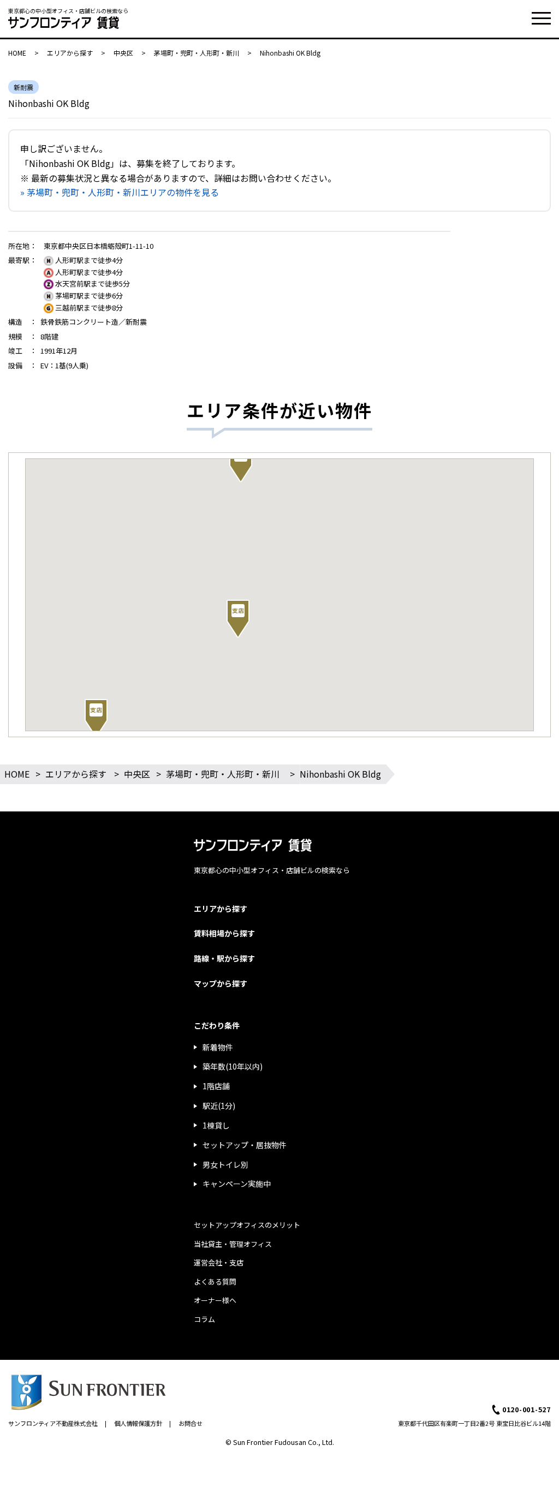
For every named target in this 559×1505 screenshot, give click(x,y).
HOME (17, 52)
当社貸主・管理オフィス (233, 1244)
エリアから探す (70, 52)
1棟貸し (216, 1125)
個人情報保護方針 (138, 1423)
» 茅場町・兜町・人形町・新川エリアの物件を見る (119, 192)
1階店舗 (216, 1085)
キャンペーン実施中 (237, 1183)
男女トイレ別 (225, 1164)
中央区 (123, 52)
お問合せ (191, 1423)
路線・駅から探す (224, 958)
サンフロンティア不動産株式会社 (53, 1423)
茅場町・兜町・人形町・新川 (196, 52)
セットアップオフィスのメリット (247, 1225)
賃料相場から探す (224, 933)
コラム (204, 1319)
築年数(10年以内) (233, 1066)
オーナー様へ (215, 1300)
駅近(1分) (219, 1105)
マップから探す (220, 983)
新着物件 (218, 1047)
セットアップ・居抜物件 (245, 1144)
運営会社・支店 (218, 1262)
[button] (96, 718)
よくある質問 (215, 1281)
